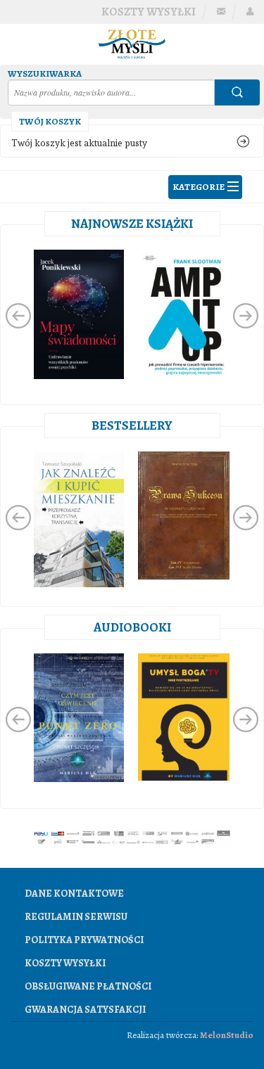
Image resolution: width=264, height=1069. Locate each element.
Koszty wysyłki (148, 12)
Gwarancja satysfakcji (85, 1009)
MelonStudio (226, 1035)
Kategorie (198, 187)
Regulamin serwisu (76, 916)
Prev (18, 315)
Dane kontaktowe (74, 893)
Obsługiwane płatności (88, 986)
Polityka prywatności (84, 940)
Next (245, 315)
